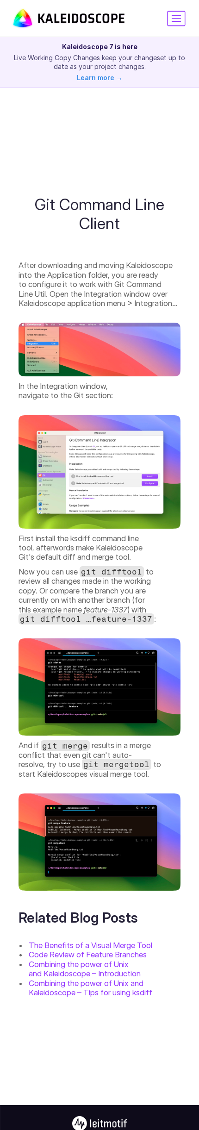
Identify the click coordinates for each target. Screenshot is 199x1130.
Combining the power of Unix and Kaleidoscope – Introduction (85, 969)
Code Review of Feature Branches (88, 954)
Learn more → (100, 77)
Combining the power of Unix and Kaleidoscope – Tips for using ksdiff (90, 988)
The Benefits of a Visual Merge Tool (90, 945)
